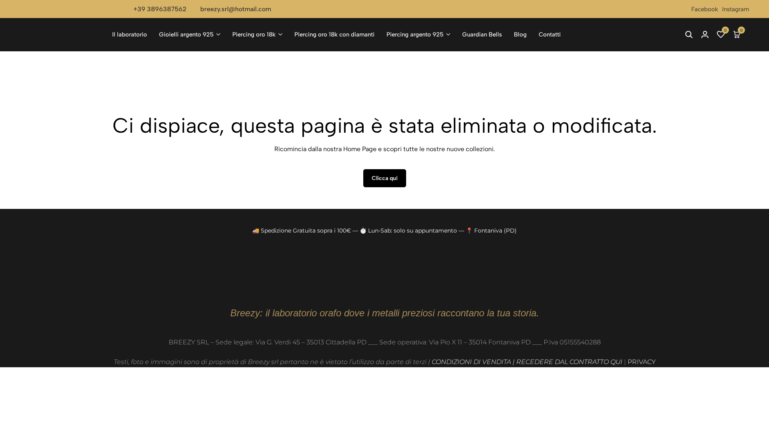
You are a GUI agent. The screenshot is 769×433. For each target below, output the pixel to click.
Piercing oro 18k (254, 34)
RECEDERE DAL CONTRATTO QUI (569, 362)
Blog (520, 34)
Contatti (550, 34)
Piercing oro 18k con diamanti (334, 34)
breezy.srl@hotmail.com (235, 9)
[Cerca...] (689, 34)
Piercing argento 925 (415, 34)
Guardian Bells (482, 34)
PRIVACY (642, 362)
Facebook (704, 9)
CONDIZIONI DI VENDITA (471, 362)
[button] (721, 34)
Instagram (735, 9)
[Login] (705, 34)
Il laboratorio (129, 34)
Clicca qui (385, 178)
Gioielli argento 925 (186, 34)
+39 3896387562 (160, 9)
